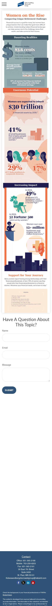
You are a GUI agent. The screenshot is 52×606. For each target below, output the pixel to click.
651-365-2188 (29, 560)
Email (5, 347)
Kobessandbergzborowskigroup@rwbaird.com (26, 578)
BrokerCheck (7, 595)
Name (5, 330)
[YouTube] (33, 582)
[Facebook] (18, 582)
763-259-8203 (29, 563)
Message (6, 364)
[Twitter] (23, 582)
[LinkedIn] (28, 582)
